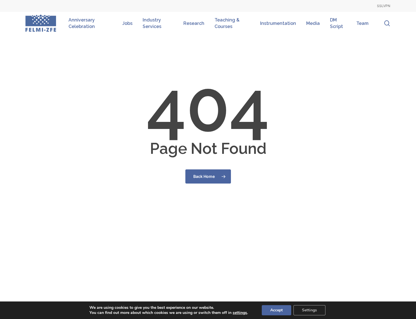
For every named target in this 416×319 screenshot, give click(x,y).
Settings (309, 310)
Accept (276, 310)
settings (240, 312)
